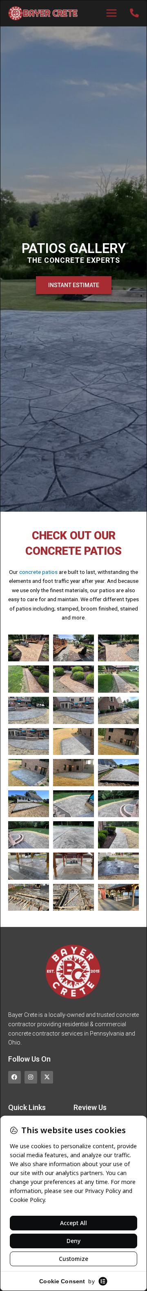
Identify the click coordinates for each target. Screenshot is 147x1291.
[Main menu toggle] (111, 13)
